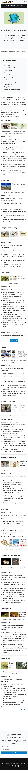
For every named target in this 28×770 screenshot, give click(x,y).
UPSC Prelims (11, 51)
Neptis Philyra (8, 63)
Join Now (14, 340)
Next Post (24, 709)
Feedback (12, 763)
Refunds (17, 763)
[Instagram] (18, 766)
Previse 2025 (5, 53)
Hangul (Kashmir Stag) (10, 67)
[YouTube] (12, 766)
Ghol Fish (6, 79)
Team (3, 763)
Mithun (6, 72)
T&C (25, 763)
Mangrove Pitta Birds (10, 77)
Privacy (21, 763)
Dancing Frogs (8, 84)
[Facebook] (15, 766)
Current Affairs (21, 51)
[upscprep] (7, 1)
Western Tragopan (9, 75)
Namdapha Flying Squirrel (11, 82)
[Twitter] (9, 766)
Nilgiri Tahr (7, 65)
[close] (25, 6)
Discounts (7, 763)
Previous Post (5, 707)
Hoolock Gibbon (8, 70)
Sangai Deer (7, 87)
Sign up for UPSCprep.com (12, 89)
